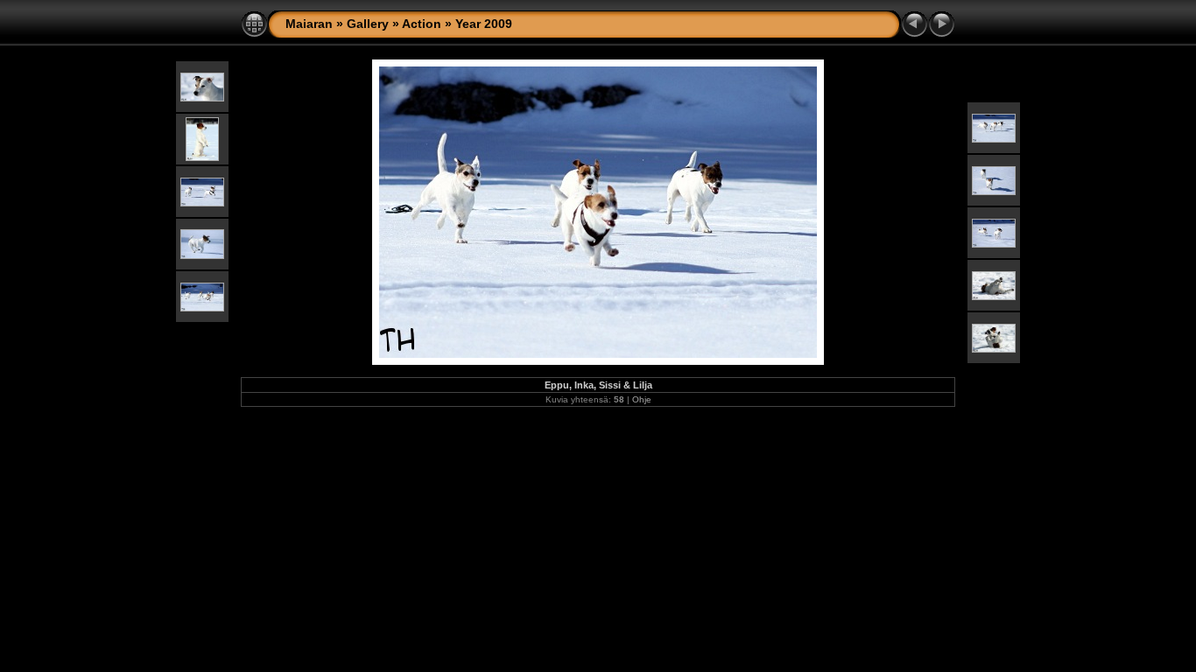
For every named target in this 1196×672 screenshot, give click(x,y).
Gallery (368, 24)
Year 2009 (483, 24)
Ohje (641, 399)
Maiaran (309, 24)
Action (421, 24)
